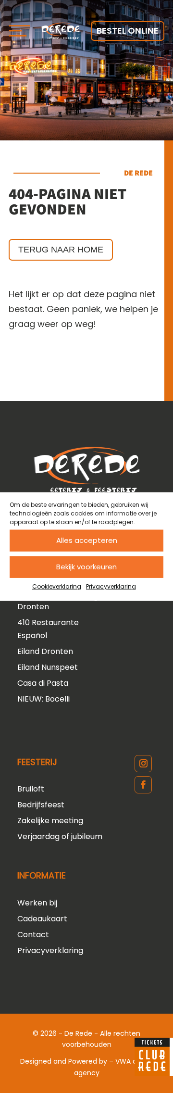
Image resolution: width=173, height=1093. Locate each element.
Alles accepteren (86, 540)
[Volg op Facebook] (143, 784)
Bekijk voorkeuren (86, 567)
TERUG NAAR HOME (60, 249)
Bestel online (128, 31)
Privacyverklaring (111, 586)
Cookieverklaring (56, 586)
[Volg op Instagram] (143, 763)
